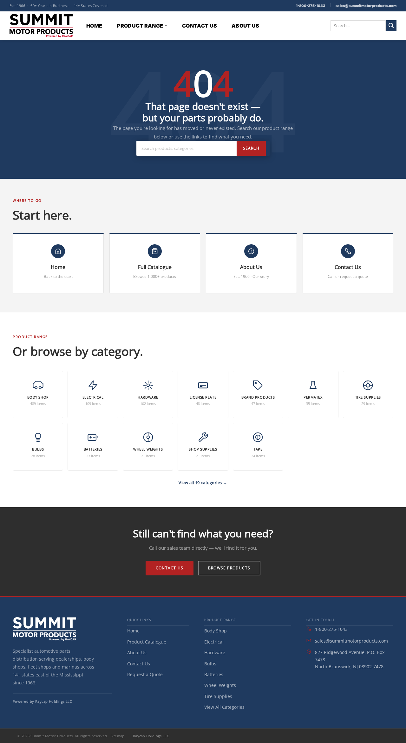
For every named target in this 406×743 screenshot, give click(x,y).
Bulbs (210, 664)
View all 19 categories (201, 482)
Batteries (213, 674)
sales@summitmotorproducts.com (366, 5)
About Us (245, 25)
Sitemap (118, 735)
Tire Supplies (218, 696)
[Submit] (391, 25)
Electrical (214, 642)
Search (251, 148)
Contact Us (199, 25)
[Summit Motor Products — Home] (44, 628)
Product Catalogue (146, 642)
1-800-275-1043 (310, 5)
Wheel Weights (220, 685)
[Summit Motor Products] (41, 25)
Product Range (140, 25)
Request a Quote (145, 674)
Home (94, 25)
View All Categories (224, 707)
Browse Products (229, 568)
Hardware (214, 653)
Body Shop (215, 631)
